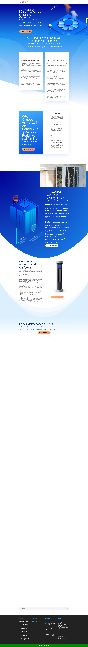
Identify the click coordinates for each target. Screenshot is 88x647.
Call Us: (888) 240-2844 (26, 31)
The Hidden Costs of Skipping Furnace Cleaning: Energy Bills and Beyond (33, 552)
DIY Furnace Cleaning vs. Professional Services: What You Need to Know (33, 575)
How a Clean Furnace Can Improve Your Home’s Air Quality (31, 564)
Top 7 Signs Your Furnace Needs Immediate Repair (29, 540)
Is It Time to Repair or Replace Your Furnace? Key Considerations (32, 457)
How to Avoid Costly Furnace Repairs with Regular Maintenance (32, 415)
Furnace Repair (27, 416)
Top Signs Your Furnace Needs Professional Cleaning (30, 587)
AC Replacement (35, 621)
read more (21, 378)
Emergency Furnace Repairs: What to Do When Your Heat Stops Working (33, 373)
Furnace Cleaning (27, 554)
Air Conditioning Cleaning (37, 622)
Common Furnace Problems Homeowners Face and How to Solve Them (33, 498)
